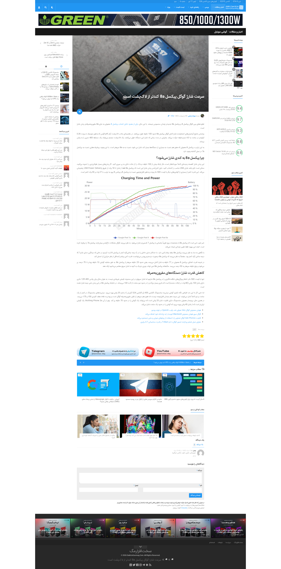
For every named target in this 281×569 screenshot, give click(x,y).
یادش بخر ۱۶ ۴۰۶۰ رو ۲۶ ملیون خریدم (51, 224)
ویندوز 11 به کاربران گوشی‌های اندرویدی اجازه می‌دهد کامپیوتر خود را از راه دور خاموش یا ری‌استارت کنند (159, 363)
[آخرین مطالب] (61, 66)
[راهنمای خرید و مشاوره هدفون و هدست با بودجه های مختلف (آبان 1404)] (228, 528)
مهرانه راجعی (192, 116)
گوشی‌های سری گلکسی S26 (208, 1)
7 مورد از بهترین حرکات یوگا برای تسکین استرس (222, 229)
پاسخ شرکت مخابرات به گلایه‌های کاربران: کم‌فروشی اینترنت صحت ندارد (222, 73)
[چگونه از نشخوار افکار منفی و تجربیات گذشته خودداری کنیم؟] (98, 426)
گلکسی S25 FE (225, 1)
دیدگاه (197, 445)
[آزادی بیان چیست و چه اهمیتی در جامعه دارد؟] (237, 238)
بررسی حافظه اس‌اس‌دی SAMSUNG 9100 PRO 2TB (223, 119)
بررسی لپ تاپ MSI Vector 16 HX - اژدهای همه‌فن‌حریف (224, 152)
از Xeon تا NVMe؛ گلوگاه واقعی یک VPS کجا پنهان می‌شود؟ (49, 97)
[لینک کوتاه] (168, 116)
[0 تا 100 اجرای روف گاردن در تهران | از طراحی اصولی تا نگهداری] (237, 221)
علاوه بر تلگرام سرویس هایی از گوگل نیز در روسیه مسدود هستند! (144, 400)
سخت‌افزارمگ (238, 542)
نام (200, 485)
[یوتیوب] (173, 352)
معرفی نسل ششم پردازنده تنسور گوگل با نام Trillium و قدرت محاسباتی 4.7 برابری (170, 322)
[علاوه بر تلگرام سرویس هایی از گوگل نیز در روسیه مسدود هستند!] (140, 385)
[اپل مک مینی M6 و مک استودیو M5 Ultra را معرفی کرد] (238, 84)
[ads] (140, 20)
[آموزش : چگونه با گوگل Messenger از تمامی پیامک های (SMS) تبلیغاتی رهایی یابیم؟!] (98, 385)
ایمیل (136, 485)
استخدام (212, 542)
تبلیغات (220, 542)
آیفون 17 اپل (192, 1)
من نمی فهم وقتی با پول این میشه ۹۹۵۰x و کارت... (51, 151)
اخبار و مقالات (219, 7)
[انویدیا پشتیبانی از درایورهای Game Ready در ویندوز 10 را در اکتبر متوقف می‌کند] (64, 87)
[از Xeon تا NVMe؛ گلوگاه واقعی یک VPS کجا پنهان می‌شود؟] (64, 98)
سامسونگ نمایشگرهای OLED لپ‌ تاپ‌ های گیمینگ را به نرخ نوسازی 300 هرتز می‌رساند (223, 62)
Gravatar (184, 508)
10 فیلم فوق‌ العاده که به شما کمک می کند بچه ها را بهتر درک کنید (141, 436)
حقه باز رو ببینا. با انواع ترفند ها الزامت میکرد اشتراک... (50, 142)
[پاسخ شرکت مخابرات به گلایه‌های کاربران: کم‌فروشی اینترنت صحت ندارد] (238, 73)
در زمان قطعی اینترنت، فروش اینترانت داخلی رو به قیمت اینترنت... (50, 209)
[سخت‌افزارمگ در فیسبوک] (137, 565)
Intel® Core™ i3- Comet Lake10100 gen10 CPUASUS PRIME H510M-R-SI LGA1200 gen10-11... (52, 197)
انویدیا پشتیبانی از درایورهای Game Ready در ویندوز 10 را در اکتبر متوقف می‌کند (49, 86)
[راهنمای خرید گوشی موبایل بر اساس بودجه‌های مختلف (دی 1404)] (158, 528)
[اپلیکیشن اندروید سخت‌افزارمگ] (147, 565)
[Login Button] (39, 7)
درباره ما (228, 542)
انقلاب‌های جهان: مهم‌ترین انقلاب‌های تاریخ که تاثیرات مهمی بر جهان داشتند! (229, 198)
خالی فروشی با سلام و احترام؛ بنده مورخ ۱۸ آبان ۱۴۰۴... (52, 186)
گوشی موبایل (220, 32)
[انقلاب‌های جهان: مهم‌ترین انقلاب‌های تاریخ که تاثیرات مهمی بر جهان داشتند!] (227, 186)
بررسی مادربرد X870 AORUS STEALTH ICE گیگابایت (226, 130)
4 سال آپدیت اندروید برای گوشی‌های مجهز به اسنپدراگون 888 (184, 399)
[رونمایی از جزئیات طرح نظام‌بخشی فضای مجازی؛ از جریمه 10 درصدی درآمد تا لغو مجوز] (64, 120)
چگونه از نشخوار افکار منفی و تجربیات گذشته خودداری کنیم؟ (98, 436)
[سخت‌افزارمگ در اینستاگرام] (140, 565)
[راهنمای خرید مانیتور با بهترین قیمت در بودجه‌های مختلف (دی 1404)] (123, 528)
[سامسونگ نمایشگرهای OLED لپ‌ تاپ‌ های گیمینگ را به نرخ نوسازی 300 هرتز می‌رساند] (238, 62)
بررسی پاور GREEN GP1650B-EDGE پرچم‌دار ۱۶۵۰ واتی (225, 108)
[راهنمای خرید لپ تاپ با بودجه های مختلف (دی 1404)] (87, 528)
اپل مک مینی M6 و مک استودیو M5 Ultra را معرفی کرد (222, 84)
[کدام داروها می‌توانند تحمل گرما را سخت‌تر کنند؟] (183, 426)
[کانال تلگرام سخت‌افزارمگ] (144, 565)
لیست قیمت (180, 7)
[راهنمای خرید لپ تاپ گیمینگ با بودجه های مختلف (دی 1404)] (52, 528)
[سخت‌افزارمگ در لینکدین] (131, 565)
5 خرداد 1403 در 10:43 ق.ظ (182, 450)
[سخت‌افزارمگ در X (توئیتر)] (134, 565)
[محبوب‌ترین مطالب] (46, 66)
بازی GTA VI (237, 1)
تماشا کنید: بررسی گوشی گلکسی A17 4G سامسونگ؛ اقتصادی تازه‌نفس (223, 141)
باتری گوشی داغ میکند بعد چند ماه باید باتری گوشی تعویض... (50, 177)
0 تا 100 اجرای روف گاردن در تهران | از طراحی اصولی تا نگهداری (222, 220)
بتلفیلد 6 (182, 1)
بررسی (207, 7)
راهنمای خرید (194, 7)
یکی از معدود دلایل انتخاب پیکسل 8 (124, 124)
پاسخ (194, 456)
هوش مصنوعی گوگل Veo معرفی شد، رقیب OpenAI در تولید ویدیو (176, 310)
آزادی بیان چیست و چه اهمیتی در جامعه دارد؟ (223, 238)
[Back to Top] (140, 547)
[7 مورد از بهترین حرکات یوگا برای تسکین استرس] (237, 230)
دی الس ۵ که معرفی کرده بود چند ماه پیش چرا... (50, 160)
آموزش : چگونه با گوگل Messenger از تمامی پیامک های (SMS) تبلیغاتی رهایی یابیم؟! (100, 400)
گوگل (194, 329)
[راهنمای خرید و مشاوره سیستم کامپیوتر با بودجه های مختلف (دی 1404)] (193, 528)
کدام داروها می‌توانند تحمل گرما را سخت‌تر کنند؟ (185, 435)
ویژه (168, 7)
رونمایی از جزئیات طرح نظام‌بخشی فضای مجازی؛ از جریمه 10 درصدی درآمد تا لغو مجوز (50, 120)
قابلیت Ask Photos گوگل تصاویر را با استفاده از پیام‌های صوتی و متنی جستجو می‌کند (169, 318)
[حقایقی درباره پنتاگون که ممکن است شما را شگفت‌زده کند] (237, 212)
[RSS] (150, 565)
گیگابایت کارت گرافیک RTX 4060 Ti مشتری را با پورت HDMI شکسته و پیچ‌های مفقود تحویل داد (222, 51)
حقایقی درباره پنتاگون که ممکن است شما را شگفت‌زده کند (222, 212)
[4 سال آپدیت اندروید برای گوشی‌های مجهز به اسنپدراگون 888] (183, 385)
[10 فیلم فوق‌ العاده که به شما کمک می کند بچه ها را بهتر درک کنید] (140, 426)
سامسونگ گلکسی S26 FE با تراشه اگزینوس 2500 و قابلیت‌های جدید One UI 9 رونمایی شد (50, 75)
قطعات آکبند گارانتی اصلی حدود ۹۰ (51, 168)
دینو (175, 1)
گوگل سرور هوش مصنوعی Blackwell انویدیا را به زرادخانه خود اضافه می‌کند (173, 314)
